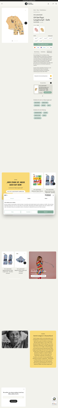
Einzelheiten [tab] (43, 51)
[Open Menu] (1, 3)
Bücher (43, 105)
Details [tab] (29, 198)
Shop (38, 10)
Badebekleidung (37, 12)
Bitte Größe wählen (43, 44)
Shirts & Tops (37, 115)
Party (49, 105)
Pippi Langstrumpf (38, 14)
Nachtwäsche (38, 118)
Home (35, 10)
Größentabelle (50, 35)
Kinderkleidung (43, 10)
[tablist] (43, 52)
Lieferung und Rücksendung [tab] (49, 52)
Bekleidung (37, 102)
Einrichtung (45, 102)
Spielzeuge (37, 105)
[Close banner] (53, 195)
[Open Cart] (56, 4)
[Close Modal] (44, 193)
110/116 (50, 38)
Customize (28, 211)
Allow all (45, 211)
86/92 (41, 38)
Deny (12, 211)
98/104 (45, 38)
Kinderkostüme (38, 112)
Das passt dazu (43, 82)
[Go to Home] (29, 3)
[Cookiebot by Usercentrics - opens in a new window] (46, 195)
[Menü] (56, 397)
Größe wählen (48, 92)
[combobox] (13, 397)
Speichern (13, 401)
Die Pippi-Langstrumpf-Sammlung (15, 191)
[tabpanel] (43, 63)
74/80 (36, 38)
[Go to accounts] (49, 4)
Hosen (44, 115)
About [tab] (46, 198)
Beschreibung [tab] (36, 51)
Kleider (45, 112)
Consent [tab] (12, 198)
